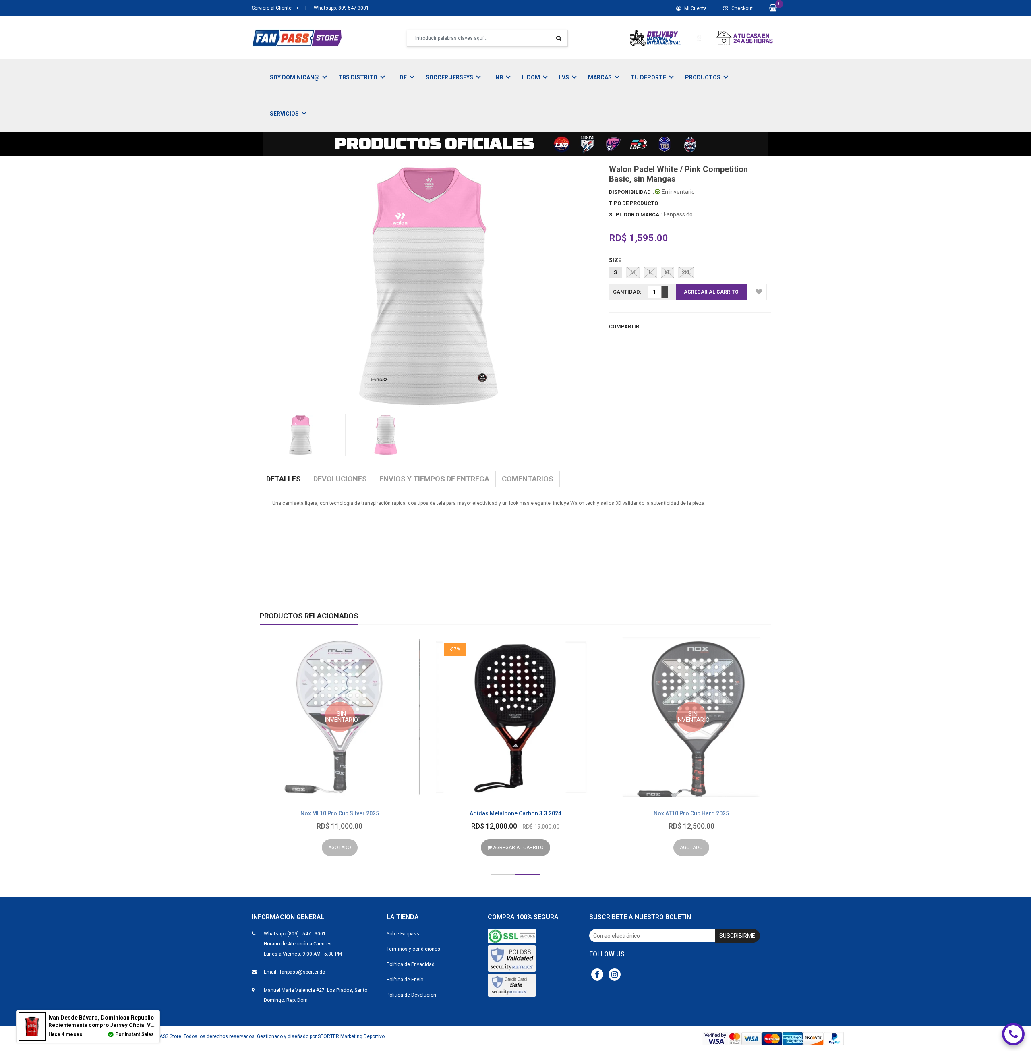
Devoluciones (340, 479)
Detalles (283, 479)
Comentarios (527, 479)
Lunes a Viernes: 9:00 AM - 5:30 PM (303, 954)
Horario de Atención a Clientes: (298, 944)
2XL (686, 272)
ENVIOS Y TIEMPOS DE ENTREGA (434, 479)
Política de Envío (405, 980)
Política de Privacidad (411, 964)
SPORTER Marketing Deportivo (351, 1036)
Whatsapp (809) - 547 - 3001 (295, 934)
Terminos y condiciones (413, 949)
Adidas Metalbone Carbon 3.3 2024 (515, 813)
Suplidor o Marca (634, 214)
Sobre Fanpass (403, 934)
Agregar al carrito (518, 847)
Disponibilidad (630, 192)
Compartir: (625, 326)
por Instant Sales (134, 1034)
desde (101, 1017)
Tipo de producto (633, 203)
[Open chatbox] (1013, 1034)
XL (668, 272)
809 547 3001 (353, 8)
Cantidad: (627, 292)
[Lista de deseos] (759, 292)
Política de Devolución (411, 995)
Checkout (741, 8)
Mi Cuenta (695, 8)
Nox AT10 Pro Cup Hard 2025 (691, 813)
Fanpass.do (678, 214)
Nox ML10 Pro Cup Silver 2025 (339, 813)
